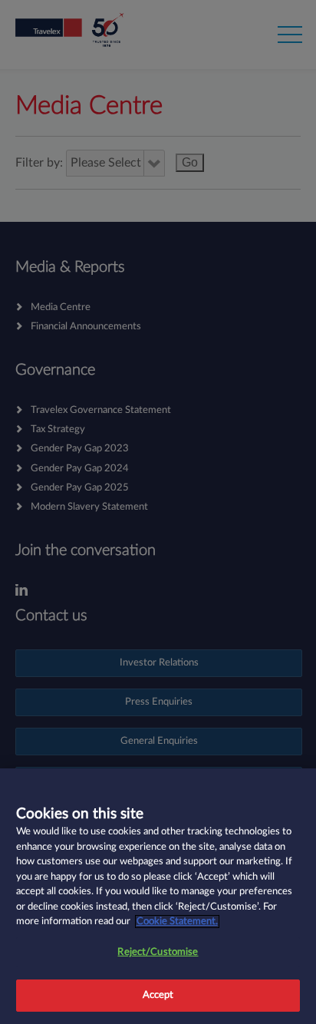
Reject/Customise (157, 952)
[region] (158, 896)
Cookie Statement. (177, 922)
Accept (158, 995)
